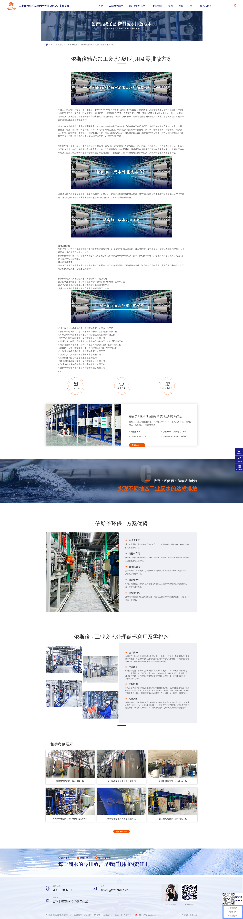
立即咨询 (135, 445)
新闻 (181, 5)
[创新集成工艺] (121, 40)
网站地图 (193, 915)
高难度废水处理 (137, 5)
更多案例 (119, 831)
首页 (100, 5)
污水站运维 (156, 5)
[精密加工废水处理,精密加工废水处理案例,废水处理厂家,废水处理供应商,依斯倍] (11, 5)
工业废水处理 (116, 5)
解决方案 (59, 44)
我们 (192, 5)
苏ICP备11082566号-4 (103, 915)
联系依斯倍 (206, 5)
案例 (170, 5)
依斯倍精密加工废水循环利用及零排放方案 (97, 44)
